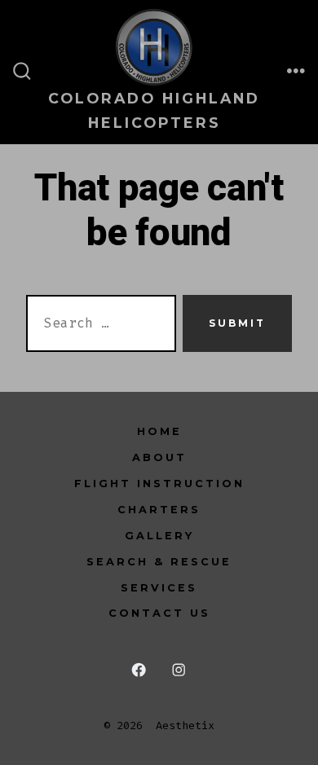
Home (159, 431)
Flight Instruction (159, 483)
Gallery (159, 536)
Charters (159, 509)
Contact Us (159, 613)
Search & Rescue (159, 562)
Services (159, 588)
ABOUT (159, 457)
